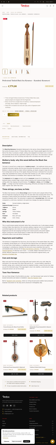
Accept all (26, 441)
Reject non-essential (16, 441)
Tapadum (9, 128)
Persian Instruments (41, 430)
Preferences (5, 437)
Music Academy (33, 408)
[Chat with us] (52, 442)
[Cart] (53, 6)
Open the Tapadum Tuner (35, 278)
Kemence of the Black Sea (9, 254)
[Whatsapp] (8, 2)
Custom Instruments (34, 411)
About (3, 425)
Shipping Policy (32, 402)
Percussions (41, 421)
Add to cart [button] (41, 335)
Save (5, 18)
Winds (41, 432)
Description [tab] (5, 136)
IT (35, 1)
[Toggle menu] (2, 5)
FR (37, 1)
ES (40, 1)
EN (43, 1)
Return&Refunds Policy (34, 399)
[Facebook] (6, 2)
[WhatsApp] (14, 405)
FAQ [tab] (29, 136)
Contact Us (32, 406)
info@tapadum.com (9, 413)
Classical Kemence (7, 250)
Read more (15, 335)
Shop (8, 12)
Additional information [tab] (19, 136)
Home (3, 12)
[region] (28, 46)
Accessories (41, 427)
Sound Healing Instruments (41, 425)
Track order (50, 1)
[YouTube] (10, 405)
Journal (4, 423)
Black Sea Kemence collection (31, 249)
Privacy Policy (32, 404)
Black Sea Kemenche (16, 12)
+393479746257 (8, 411)
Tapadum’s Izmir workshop (14, 281)
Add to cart (13, 114)
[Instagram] (1, 2)
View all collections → (37, 437)
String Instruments (41, 423)
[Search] (47, 6)
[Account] (50, 6)
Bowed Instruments (27, 126)
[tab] (5, 71)
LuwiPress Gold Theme (42, 442)
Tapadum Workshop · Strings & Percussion (25, 111)
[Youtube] (4, 2)
